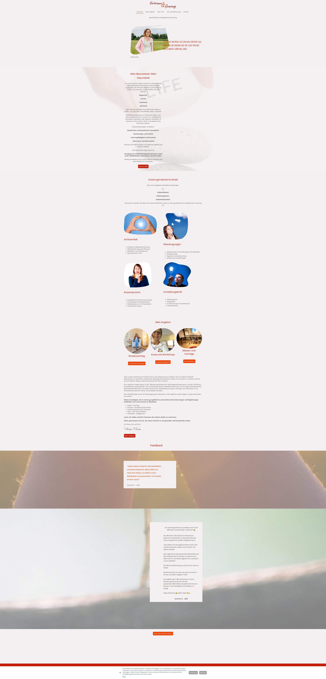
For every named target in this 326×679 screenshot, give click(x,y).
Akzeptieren (193, 673)
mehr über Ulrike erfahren (163, 634)
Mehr (124, 677)
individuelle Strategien (137, 363)
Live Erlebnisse (189, 361)
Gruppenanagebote (163, 362)
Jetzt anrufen (143, 166)
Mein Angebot (130, 436)
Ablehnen (203, 673)
